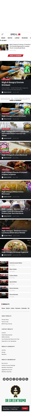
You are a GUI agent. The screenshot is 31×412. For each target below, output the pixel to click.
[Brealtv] (15, 34)
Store (29, 308)
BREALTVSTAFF (7, 92)
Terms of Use (14, 409)
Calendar (24, 308)
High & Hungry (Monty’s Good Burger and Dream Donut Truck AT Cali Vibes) (15, 133)
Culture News (13, 275)
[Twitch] (20, 379)
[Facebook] (4, 379)
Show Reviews (14, 294)
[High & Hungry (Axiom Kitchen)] (15, 70)
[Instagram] (13, 379)
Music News (13, 269)
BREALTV (6, 304)
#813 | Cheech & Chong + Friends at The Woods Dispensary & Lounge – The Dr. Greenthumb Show (20, 46)
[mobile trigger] (3, 34)
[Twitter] (7, 379)
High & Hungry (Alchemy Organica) (15, 252)
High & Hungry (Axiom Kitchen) (14, 116)
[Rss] (26, 379)
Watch (8, 308)
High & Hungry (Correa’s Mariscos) (14, 155)
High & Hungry (6, 79)
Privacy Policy (6, 409)
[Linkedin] (23, 379)
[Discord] (17, 379)
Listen (12, 308)
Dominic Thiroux (8, 235)
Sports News (13, 282)
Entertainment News (16, 263)
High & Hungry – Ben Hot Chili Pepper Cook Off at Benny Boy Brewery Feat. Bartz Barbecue (13, 211)
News (3, 308)
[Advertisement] (15, 16)
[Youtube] (10, 379)
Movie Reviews (14, 288)
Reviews (17, 308)
